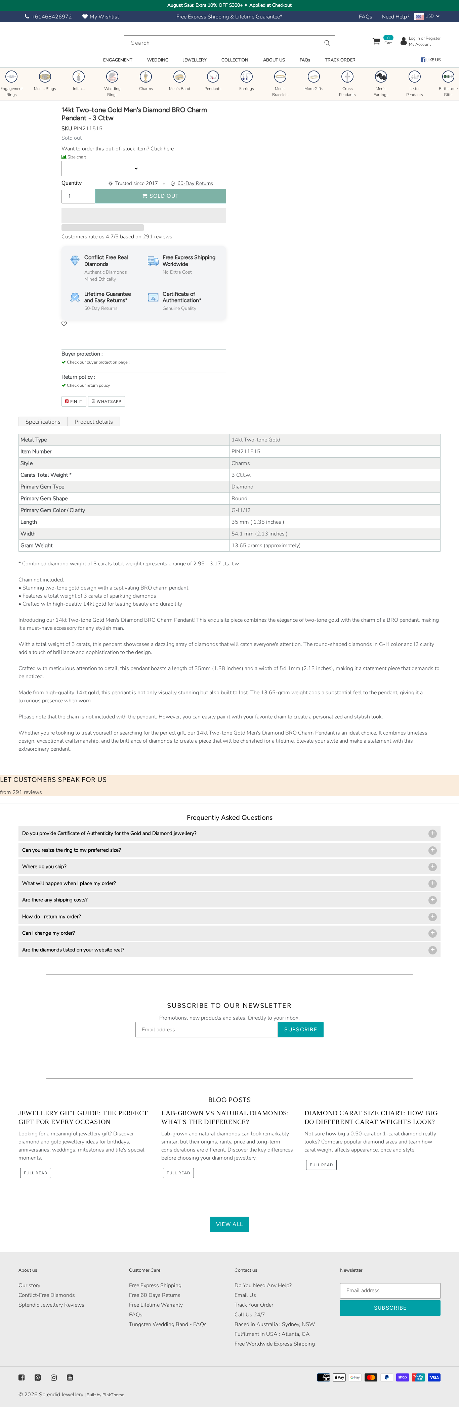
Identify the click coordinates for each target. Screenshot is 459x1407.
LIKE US (433, 59)
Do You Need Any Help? (263, 1285)
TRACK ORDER (340, 60)
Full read (35, 1173)
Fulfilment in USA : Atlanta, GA (272, 1334)
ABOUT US (274, 60)
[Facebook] (21, 1378)
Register (433, 38)
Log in (414, 38)
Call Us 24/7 (250, 1314)
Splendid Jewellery (61, 1394)
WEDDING (157, 60)
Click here (161, 148)
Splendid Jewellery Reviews (51, 1305)
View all (229, 1224)
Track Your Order (254, 1305)
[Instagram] (54, 1378)
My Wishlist (104, 16)
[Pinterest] (38, 1378)
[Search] (327, 43)
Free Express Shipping (155, 1285)
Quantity (71, 183)
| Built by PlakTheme (104, 1395)
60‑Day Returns (195, 183)
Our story (29, 1285)
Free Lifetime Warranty (156, 1305)
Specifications (43, 422)
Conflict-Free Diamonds (46, 1295)
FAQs (365, 16)
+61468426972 (52, 16)
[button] (143, 215)
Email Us (245, 1295)
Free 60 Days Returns (154, 1295)
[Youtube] (70, 1378)
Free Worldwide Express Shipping (275, 1344)
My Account (420, 44)
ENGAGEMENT (117, 60)
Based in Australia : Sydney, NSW (275, 1324)
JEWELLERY (195, 60)
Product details (94, 422)
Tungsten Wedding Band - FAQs (168, 1324)
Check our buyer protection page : (98, 362)
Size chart (77, 157)
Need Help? (395, 16)
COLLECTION (234, 60)
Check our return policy (88, 385)
